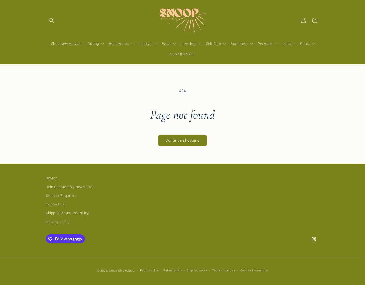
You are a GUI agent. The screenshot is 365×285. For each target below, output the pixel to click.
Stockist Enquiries (61, 196)
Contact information (254, 270)
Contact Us (55, 204)
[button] (51, 20)
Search (52, 178)
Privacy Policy (57, 222)
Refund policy (173, 270)
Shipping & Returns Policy (67, 213)
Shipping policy (197, 270)
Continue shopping (182, 140)
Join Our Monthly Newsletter (70, 187)
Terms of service (223, 270)
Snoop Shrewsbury (121, 270)
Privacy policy (149, 270)
